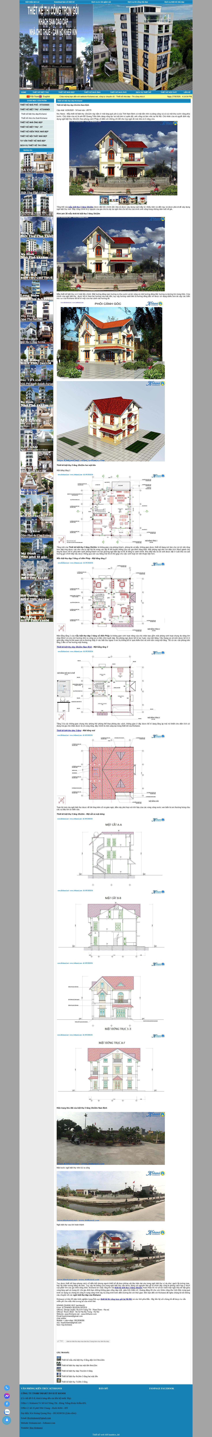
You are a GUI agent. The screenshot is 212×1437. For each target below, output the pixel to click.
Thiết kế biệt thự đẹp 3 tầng (69, 730)
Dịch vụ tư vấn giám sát (101, 2)
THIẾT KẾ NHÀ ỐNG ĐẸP (31, 122)
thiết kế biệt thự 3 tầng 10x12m (128, 1288)
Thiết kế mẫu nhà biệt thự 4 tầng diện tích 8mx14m (83, 1360)
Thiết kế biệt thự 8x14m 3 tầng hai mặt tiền (79, 1376)
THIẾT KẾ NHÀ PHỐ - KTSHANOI (34, 105)
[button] (174, 158)
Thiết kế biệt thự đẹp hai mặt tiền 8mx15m (79, 1365)
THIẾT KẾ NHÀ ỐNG (92, 92)
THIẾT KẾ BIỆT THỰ (41, 92)
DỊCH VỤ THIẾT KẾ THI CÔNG (33, 145)
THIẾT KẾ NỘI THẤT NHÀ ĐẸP (33, 136)
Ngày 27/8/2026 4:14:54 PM (179, 96)
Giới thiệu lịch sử (32, 2)
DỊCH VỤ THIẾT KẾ (143, 92)
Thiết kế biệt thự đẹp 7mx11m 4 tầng (76, 1371)
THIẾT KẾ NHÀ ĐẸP (66, 92)
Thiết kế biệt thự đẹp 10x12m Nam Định (74, 647)
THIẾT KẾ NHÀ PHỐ (118, 92)
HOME (23, 92)
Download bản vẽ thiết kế (64, 2)
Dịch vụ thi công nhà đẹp (138, 2)
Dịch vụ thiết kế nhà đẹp (174, 2)
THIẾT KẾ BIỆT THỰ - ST (31, 127)
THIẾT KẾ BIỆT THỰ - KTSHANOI (35, 109)
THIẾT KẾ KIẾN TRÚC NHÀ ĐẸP (34, 132)
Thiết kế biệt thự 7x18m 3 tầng (74, 1382)
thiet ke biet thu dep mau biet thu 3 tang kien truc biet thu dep (88, 1341)
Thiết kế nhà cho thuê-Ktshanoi (34, 118)
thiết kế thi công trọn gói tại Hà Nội (116, 1299)
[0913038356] (7, 1388)
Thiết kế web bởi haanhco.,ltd (106, 1434)
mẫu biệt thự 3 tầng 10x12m (80, 207)
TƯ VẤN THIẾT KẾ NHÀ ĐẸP (33, 141)
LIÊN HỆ (187, 92)
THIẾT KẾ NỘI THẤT (169, 92)
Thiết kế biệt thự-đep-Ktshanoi (34, 114)
